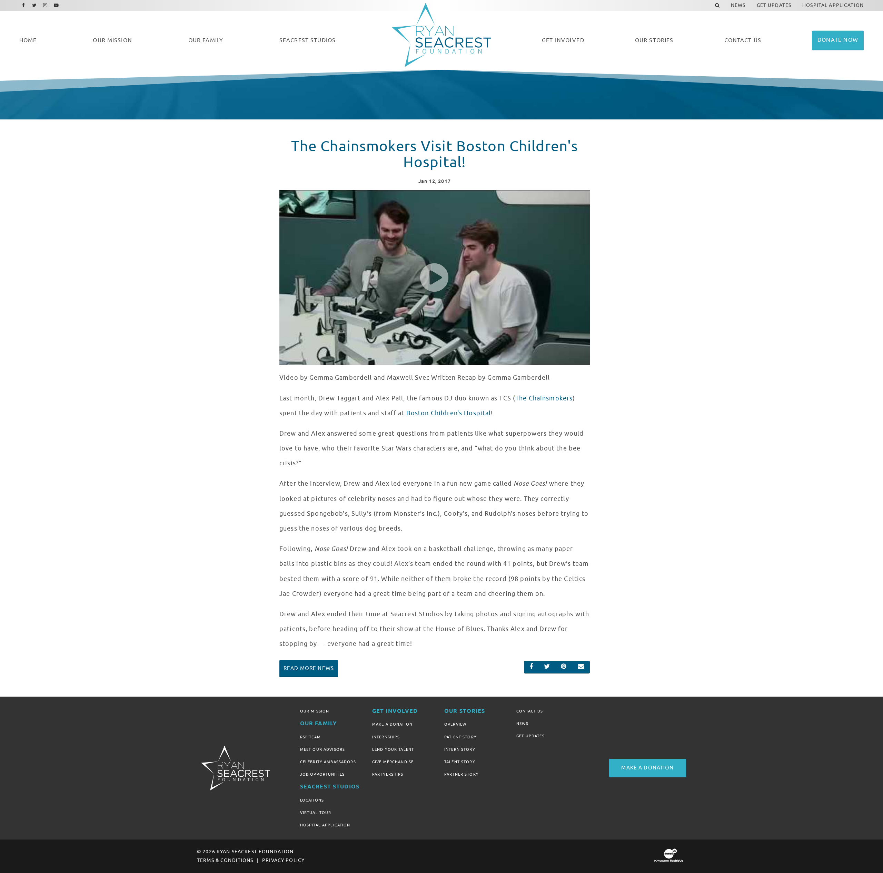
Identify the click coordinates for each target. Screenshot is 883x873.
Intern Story (459, 749)
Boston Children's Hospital (448, 413)
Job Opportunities (322, 774)
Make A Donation (392, 724)
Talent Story (459, 761)
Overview (455, 724)
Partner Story (461, 774)
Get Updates (530, 736)
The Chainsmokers (544, 398)
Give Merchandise (393, 761)
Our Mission (314, 711)
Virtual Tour (315, 812)
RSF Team (310, 737)
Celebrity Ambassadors (328, 761)
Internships (386, 737)
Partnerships (388, 774)
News (522, 723)
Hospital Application (325, 825)
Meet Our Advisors (322, 749)
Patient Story (460, 737)
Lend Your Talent (393, 749)
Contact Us (529, 711)
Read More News (309, 668)
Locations (312, 800)
